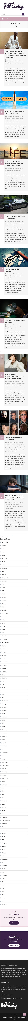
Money (3, 781)
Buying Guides (5, 577)
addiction (12, 61)
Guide (3, 691)
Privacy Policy (15, 1019)
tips (6, 65)
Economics (4, 636)
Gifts (3, 681)
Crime (3, 620)
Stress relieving (20, 387)
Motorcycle (4, 784)
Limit (16, 328)
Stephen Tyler (13, 451)
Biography (4, 568)
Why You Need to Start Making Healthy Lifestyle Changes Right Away (14, 163)
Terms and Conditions (22, 1017)
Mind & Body (5, 778)
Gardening (4, 678)
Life (3, 755)
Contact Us (10, 1017)
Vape (3, 891)
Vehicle (3, 894)
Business (4, 574)
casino (21, 326)
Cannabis (4, 581)
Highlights (4, 717)
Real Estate (4, 823)
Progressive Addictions (14, 385)
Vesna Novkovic (10, 221)
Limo (20, 223)
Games (3, 674)
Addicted (12, 326)
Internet (4, 742)
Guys (3, 694)
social (19, 63)
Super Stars (5, 859)
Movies (3, 788)
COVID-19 (4, 616)
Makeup (4, 768)
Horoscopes (5, 729)
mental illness (20, 506)
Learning (7, 63)
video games (15, 122)
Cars (3, 584)
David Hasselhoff (13, 446)
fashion (22, 61)
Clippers (4, 603)
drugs (17, 61)
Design (3, 629)
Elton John (11, 447)
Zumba (9, 277)
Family (3, 649)
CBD (3, 590)
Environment (5, 645)
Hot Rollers (4, 733)
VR (2, 901)
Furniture (4, 665)
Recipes (4, 826)
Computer (4, 610)
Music (3, 794)
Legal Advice (5, 752)
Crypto (3, 623)
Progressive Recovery (10, 387)
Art (2, 552)
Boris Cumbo (9, 60)
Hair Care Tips (5, 700)
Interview (4, 746)
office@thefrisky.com (8, 995)
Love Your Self (5, 765)
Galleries (4, 668)
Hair (3, 697)
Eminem (17, 447)
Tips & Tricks (5, 875)
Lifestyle (21, 168)
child (22, 504)
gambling (11, 120)
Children (4, 597)
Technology (4, 865)
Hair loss (4, 707)
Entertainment (5, 642)
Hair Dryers (4, 704)
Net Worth (4, 801)
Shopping (4, 843)
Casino (21, 325)
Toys (3, 881)
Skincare (4, 846)
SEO (3, 839)
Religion (4, 833)
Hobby (3, 723)
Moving (3, 791)
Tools (3, 878)
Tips (3, 872)
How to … (4, 736)
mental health (12, 506)
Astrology (4, 555)
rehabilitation (17, 449)
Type (3, 888)
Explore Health (14, 922)
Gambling (4, 671)
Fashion (4, 652)
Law (3, 749)
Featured (4, 655)
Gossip (3, 687)
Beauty (3, 561)
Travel (3, 885)
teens (11, 508)
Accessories (5, 542)
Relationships (5, 830)
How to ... (22, 274)
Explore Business (14, 945)
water (11, 172)
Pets (3, 814)
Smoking (13, 225)
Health (21, 116)
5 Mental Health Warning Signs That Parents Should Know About (14, 498)
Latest (15, 1017)
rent (9, 225)
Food (3, 658)
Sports (3, 849)
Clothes (4, 607)
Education (4, 639)
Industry (4, 739)
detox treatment (20, 383)
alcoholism (18, 444)
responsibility (13, 63)
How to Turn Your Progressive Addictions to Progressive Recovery (14, 376)
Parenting (7, 504)
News (3, 804)
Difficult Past (21, 446)
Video (3, 898)
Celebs (21, 442)
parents (7, 508)
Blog (21, 60)
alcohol (17, 118)
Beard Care (4, 558)
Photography (5, 817)
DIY (3, 632)
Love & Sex (4, 762)
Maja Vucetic (9, 442)
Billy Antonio (9, 116)
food (6, 120)
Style (23, 63)
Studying (4, 852)
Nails (3, 797)
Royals (3, 836)
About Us (4, 1017)
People (3, 810)
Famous (22, 447)
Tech (3, 862)
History (3, 720)
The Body (4, 868)
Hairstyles (4, 710)
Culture (3, 626)
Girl (3, 684)
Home (3, 726)
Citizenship (4, 600)
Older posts (5, 536)
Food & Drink (5, 662)
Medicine (4, 775)
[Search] (23, 14)
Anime (3, 548)
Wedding (4, 904)
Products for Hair (6, 820)
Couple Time (5, 613)
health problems (18, 120)
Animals (4, 545)
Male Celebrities (9, 449)
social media (8, 122)
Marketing (4, 771)
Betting (3, 565)
